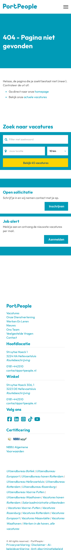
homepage (42, 91)
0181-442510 (14, 366)
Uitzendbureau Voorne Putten (25, 492)
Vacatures (12, 313)
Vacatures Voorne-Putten (24, 508)
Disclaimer (38, 545)
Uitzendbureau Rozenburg (38, 487)
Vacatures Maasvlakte (35, 518)
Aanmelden (56, 239)
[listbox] (57, 151)
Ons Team (12, 329)
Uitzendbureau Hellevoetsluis (25, 481)
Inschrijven (56, 206)
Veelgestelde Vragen (19, 333)
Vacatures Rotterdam (35, 513)
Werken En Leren (17, 321)
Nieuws (11, 325)
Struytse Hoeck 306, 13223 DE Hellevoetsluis (21, 389)
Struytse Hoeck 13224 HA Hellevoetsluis (21, 356)
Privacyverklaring (18, 545)
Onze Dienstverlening (20, 317)
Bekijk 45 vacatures (35, 163)
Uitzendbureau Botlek (20, 471)
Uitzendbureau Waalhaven (23, 497)
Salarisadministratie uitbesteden (43, 502)
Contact (11, 337)
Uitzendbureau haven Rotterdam (42, 476)
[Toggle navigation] (66, 6)
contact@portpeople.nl (21, 370)
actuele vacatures (35, 97)
